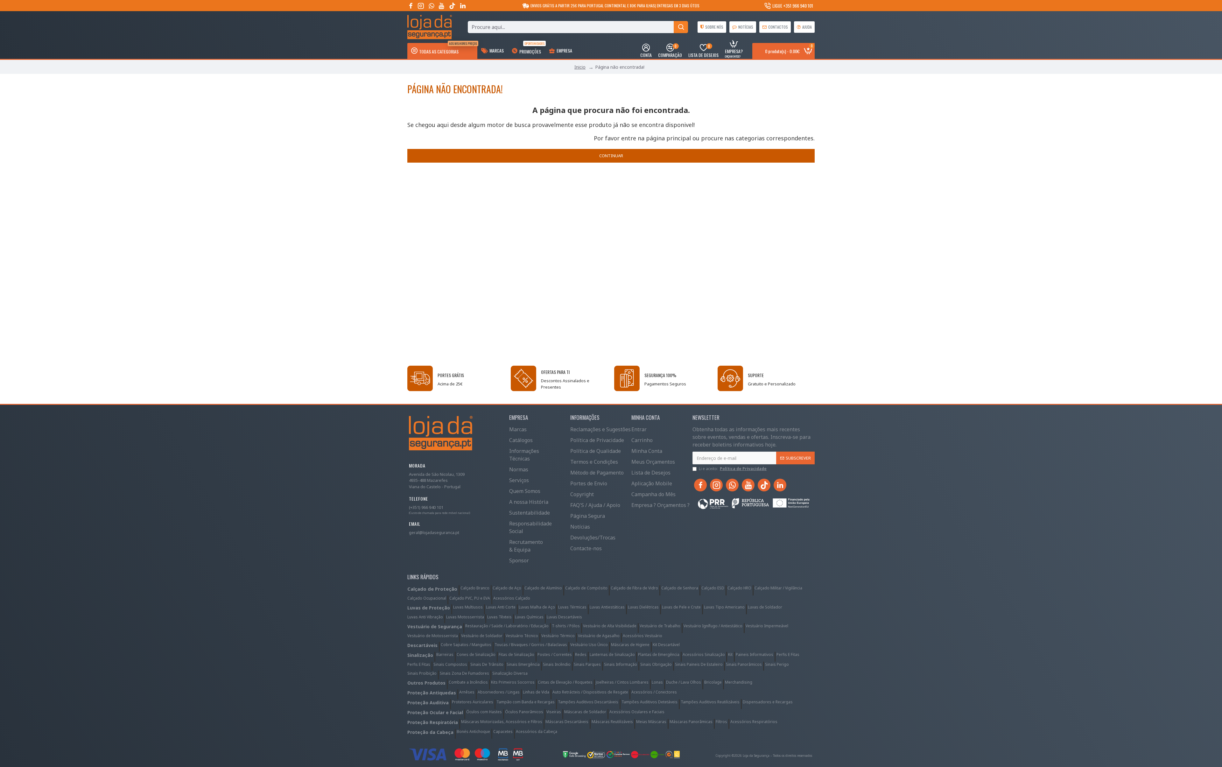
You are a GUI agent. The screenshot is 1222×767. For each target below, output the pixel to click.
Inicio (580, 67)
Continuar (611, 155)
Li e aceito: (733, 468)
